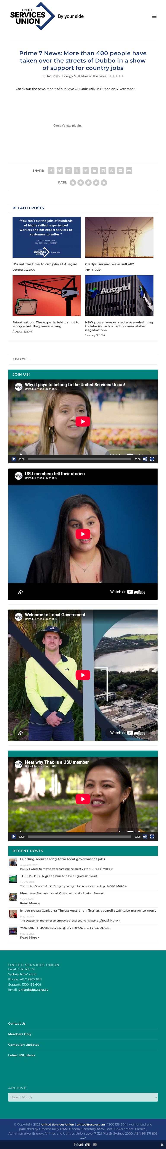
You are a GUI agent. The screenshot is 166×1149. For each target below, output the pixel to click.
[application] (83, 421)
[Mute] (145, 459)
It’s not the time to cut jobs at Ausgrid (45, 264)
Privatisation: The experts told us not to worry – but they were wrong (46, 324)
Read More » (103, 869)
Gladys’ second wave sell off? (109, 264)
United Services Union (57, 1124)
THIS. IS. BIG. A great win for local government (59, 876)
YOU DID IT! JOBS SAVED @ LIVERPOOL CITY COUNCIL (65, 928)
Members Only (19, 1034)
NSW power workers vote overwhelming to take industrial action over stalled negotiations (119, 326)
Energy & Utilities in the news (84, 76)
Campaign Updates (23, 1045)
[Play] (14, 459)
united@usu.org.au (33, 990)
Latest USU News (21, 1055)
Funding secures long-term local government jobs (62, 859)
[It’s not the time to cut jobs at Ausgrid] (47, 237)
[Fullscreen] (152, 459)
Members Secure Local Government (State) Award (62, 893)
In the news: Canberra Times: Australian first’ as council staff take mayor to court (88, 910)
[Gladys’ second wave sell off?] (119, 237)
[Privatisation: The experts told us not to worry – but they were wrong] (47, 295)
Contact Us (17, 1023)
